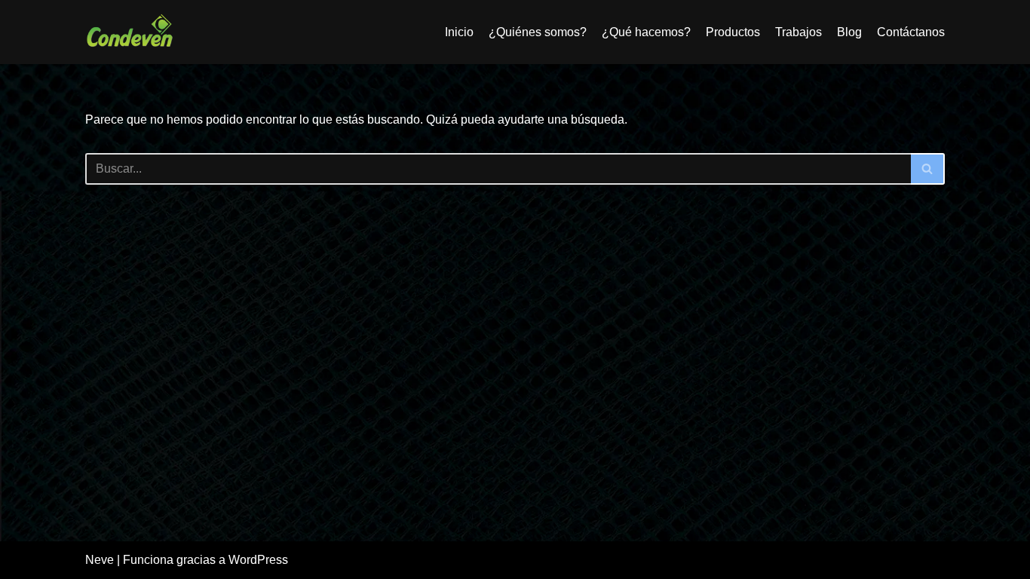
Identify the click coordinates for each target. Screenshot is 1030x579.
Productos (733, 32)
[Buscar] (928, 169)
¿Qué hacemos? (646, 32)
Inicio (459, 32)
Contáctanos (911, 32)
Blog (849, 32)
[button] (927, 168)
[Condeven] (130, 32)
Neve (99, 559)
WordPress (258, 559)
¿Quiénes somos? (538, 32)
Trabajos (798, 32)
